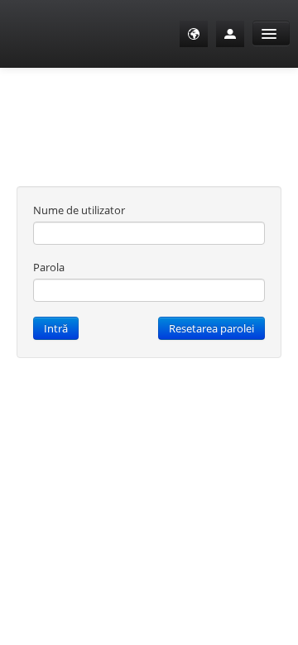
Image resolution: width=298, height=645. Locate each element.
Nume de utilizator (79, 210)
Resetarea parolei (211, 328)
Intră (56, 328)
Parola (49, 267)
